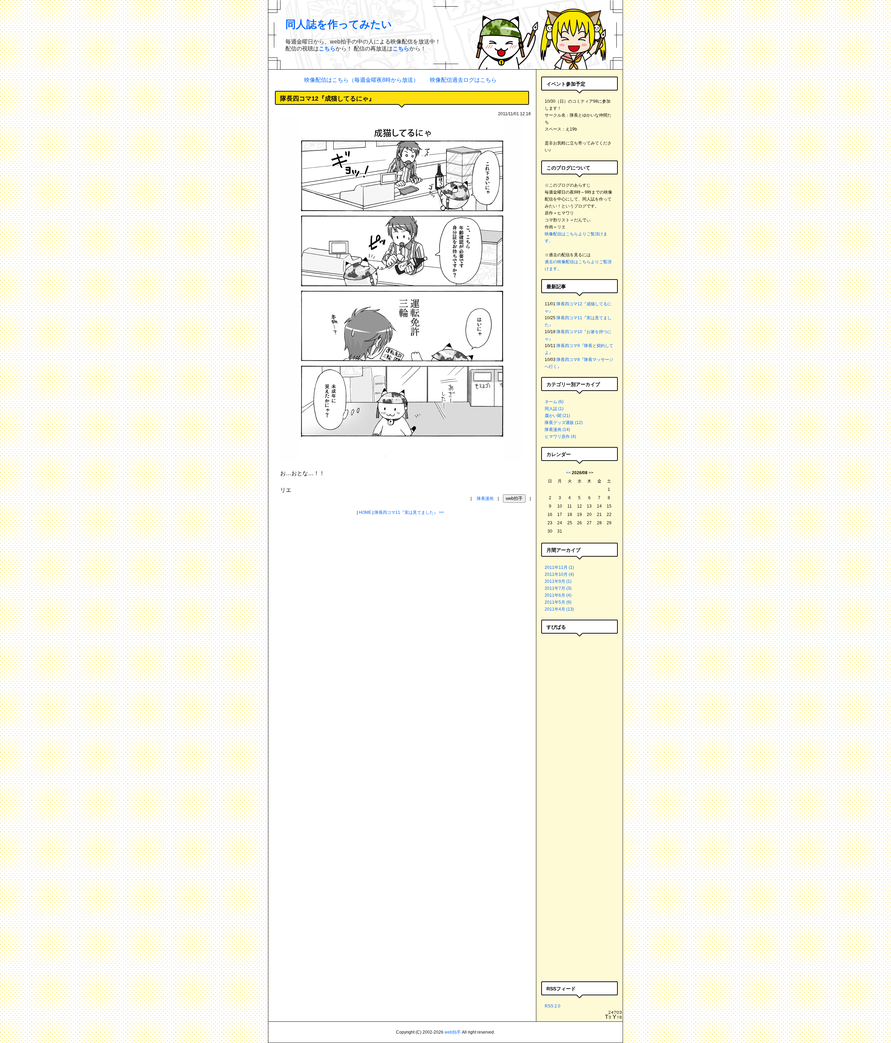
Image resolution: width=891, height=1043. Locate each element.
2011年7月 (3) (558, 588)
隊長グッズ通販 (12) (564, 422)
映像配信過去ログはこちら (463, 80)
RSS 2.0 (552, 1006)
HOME (365, 512)
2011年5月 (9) (558, 602)
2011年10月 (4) (559, 574)
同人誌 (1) (554, 408)
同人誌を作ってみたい (338, 24)
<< (568, 472)
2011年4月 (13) (559, 609)
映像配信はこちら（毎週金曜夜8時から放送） (361, 80)
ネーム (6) (554, 401)
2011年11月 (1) (559, 567)
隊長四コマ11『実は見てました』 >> (409, 512)
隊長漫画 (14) (557, 429)
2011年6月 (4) (558, 595)
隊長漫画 (485, 498)
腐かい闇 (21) (557, 415)
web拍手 (452, 1032)
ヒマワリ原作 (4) (560, 436)
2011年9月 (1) (558, 581)
